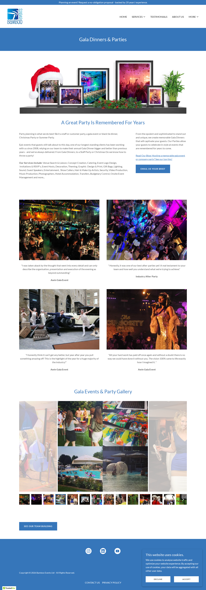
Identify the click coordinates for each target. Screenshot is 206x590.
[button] (139, 17)
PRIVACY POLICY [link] (111, 582)
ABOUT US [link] (178, 16)
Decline (158, 579)
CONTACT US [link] (92, 582)
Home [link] (123, 16)
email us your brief (153, 169)
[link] (14, 16)
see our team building (38, 526)
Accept (186, 579)
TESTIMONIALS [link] (158, 16)
